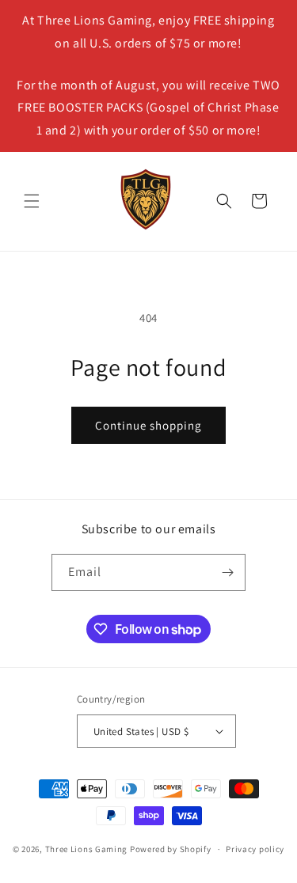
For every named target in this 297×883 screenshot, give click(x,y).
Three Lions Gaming (86, 849)
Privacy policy (255, 849)
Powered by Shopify (170, 849)
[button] (31, 201)
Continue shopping (148, 425)
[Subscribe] (227, 572)
